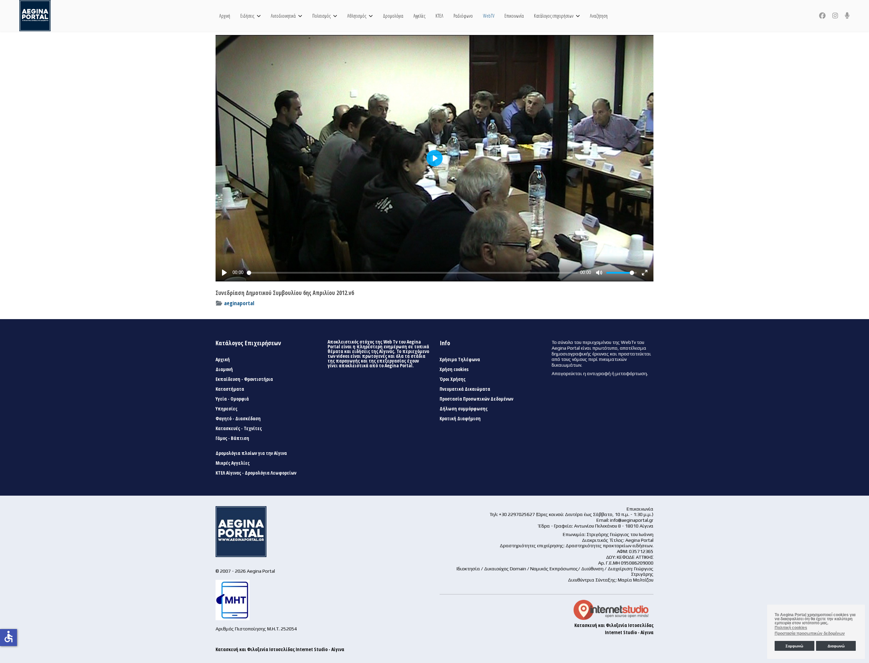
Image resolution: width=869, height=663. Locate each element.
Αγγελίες (419, 16)
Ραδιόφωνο (463, 16)
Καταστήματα (230, 389)
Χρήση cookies (454, 369)
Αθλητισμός (356, 16)
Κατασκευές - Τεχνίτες (239, 428)
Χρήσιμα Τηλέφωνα (460, 359)
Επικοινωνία (514, 16)
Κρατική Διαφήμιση (460, 418)
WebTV (488, 16)
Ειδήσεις (247, 16)
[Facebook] (822, 15)
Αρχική (224, 16)
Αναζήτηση (599, 16)
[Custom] (847, 15)
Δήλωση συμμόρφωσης (463, 408)
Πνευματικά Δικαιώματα (465, 389)
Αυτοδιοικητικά (283, 16)
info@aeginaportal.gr (631, 520)
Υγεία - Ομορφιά (232, 399)
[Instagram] (835, 15)
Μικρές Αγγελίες (232, 463)
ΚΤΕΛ (439, 16)
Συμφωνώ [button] (794, 646)
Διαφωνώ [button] (836, 646)
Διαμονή (224, 369)
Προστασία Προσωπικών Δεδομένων (476, 399)
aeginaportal (239, 303)
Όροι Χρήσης (452, 379)
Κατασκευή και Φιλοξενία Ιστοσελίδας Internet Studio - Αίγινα (280, 649)
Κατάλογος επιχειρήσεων (553, 16)
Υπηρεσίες (226, 408)
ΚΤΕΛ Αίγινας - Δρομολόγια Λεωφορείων (256, 473)
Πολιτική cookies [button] (791, 627)
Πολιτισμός (321, 16)
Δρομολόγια (393, 16)
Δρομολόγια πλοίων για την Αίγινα (251, 453)
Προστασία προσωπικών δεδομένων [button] (810, 633)
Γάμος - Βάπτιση (232, 438)
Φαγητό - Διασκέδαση (238, 418)
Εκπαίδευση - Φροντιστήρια (244, 379)
